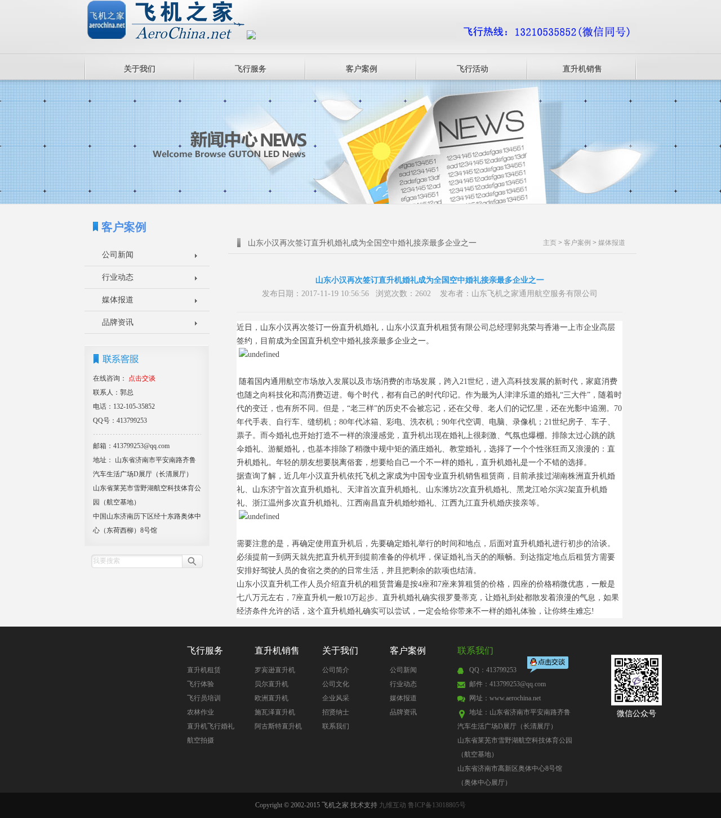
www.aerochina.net (515, 698)
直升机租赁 (204, 670)
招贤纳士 (335, 712)
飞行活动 (472, 69)
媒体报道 (117, 300)
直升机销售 (582, 69)
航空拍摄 (200, 740)
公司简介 (335, 670)
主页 (550, 243)
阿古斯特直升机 (278, 726)
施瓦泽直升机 (275, 712)
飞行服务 (250, 69)
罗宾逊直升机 (275, 670)
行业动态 (117, 277)
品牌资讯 (117, 322)
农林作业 (200, 712)
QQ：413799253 (493, 670)
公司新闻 (117, 255)
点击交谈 (548, 665)
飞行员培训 (204, 698)
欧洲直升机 (271, 698)
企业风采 (335, 698)
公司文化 (335, 684)
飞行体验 (200, 684)
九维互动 (392, 805)
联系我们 (335, 726)
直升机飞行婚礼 (210, 726)
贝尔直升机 (271, 684)
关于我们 (139, 69)
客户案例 (361, 69)
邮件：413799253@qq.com (507, 684)
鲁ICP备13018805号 (437, 805)
